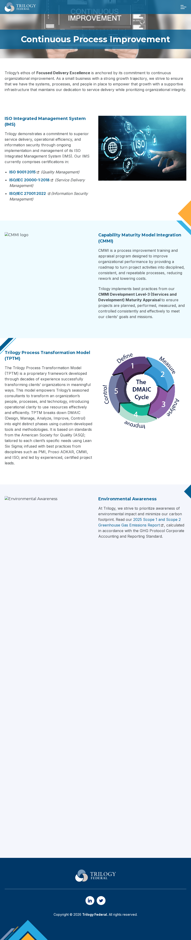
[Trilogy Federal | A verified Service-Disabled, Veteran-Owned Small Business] (20, 7)
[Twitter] (101, 900)
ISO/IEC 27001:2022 (28, 193)
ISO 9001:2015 (22, 172)
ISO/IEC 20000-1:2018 (29, 180)
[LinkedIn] (89, 900)
